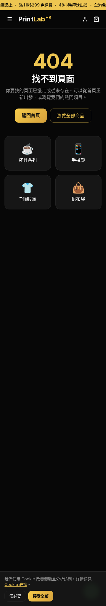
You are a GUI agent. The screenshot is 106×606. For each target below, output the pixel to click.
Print (34, 19)
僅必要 (15, 596)
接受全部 (41, 596)
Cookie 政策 (16, 584)
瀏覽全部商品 (70, 115)
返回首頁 (31, 115)
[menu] (10, 19)
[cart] (96, 19)
